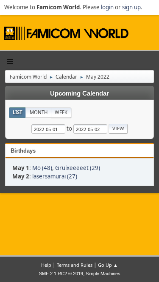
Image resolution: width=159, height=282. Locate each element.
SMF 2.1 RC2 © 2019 (61, 273)
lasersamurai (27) (54, 176)
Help (46, 265)
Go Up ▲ (108, 265)
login (107, 7)
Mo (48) (42, 168)
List (17, 112)
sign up (131, 7)
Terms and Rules (74, 265)
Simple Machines (103, 273)
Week (61, 112)
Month (38, 112)
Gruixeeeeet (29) (77, 168)
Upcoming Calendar (79, 93)
